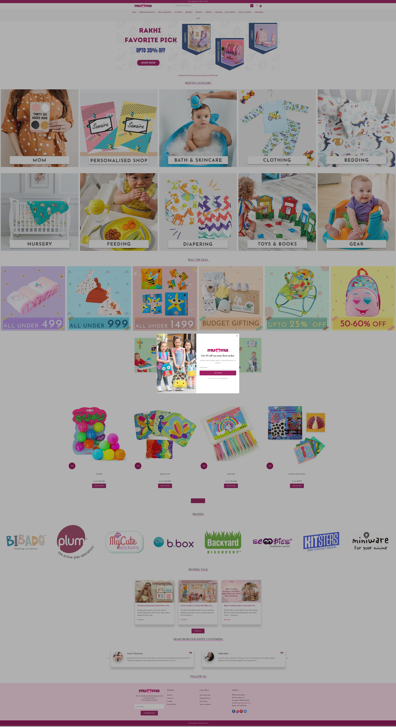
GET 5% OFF (218, 373)
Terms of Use (224, 378)
